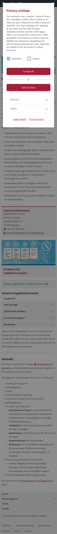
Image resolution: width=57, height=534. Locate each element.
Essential (16, 58)
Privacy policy (36, 119)
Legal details (19, 119)
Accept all (28, 71)
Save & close (28, 87)
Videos (36, 58)
